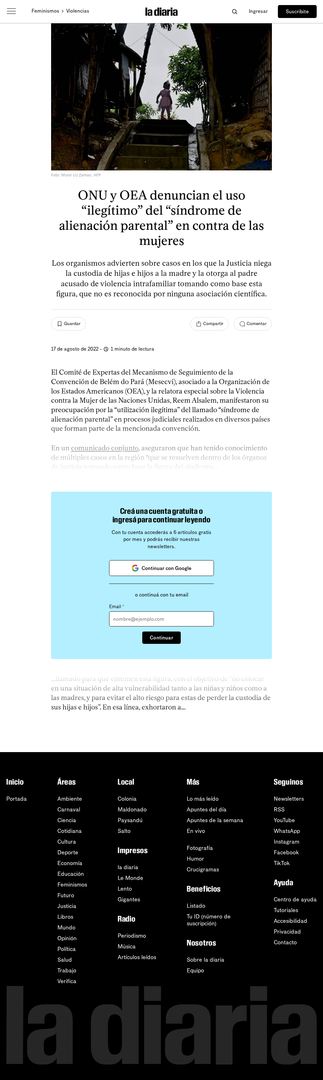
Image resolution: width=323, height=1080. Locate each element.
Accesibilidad (290, 920)
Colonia (127, 798)
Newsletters (289, 798)
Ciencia (66, 820)
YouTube (284, 820)
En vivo (196, 831)
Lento (125, 888)
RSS (279, 809)
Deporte (67, 852)
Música (127, 946)
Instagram (286, 841)
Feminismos (45, 11)
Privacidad (287, 931)
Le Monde (130, 878)
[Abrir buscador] (234, 11)
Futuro (65, 895)
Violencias (77, 11)
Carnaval (68, 809)
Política (66, 949)
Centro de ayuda (295, 899)
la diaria (128, 867)
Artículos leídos (137, 957)
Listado (196, 905)
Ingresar (258, 11)
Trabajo (66, 970)
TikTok (282, 863)
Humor (195, 858)
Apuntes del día (206, 809)
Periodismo (132, 935)
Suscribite (297, 12)
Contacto (285, 942)
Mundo (66, 927)
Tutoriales (286, 910)
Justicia (66, 906)
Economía (69, 863)
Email (116, 606)
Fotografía (200, 848)
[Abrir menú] (11, 11)
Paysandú (130, 820)
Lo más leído (203, 798)
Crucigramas (203, 869)
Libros (65, 916)
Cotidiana (69, 831)
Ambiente (69, 798)
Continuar (161, 638)
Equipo (195, 970)
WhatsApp (287, 831)
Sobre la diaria (205, 959)
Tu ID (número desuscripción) (209, 920)
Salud (64, 959)
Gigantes (129, 899)
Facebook (286, 852)
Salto (124, 831)
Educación (70, 873)
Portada (16, 798)
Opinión (67, 938)
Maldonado (132, 809)
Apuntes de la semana (215, 820)
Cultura (66, 841)
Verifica (66, 981)
